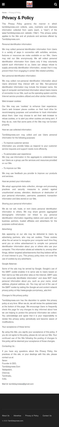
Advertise (17, 415)
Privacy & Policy (15, 12)
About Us (5, 415)
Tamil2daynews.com (15, 420)
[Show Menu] (3, 4)
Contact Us (47, 415)
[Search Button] (55, 4)
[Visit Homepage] (29, 4)
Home (4, 12)
